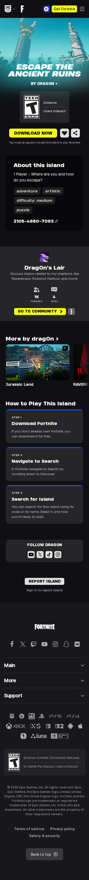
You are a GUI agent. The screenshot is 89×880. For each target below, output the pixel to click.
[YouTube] (31, 554)
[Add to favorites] (64, 133)
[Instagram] (57, 554)
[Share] (75, 133)
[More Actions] (71, 311)
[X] (40, 554)
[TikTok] (48, 554)
